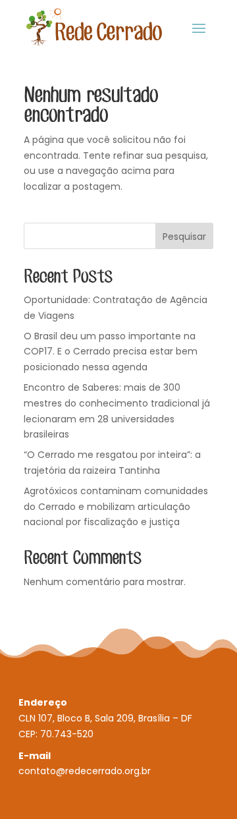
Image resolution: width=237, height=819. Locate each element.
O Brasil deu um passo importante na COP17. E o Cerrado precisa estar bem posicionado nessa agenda (111, 351)
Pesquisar (184, 236)
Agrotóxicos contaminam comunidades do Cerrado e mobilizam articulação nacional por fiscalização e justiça (116, 506)
